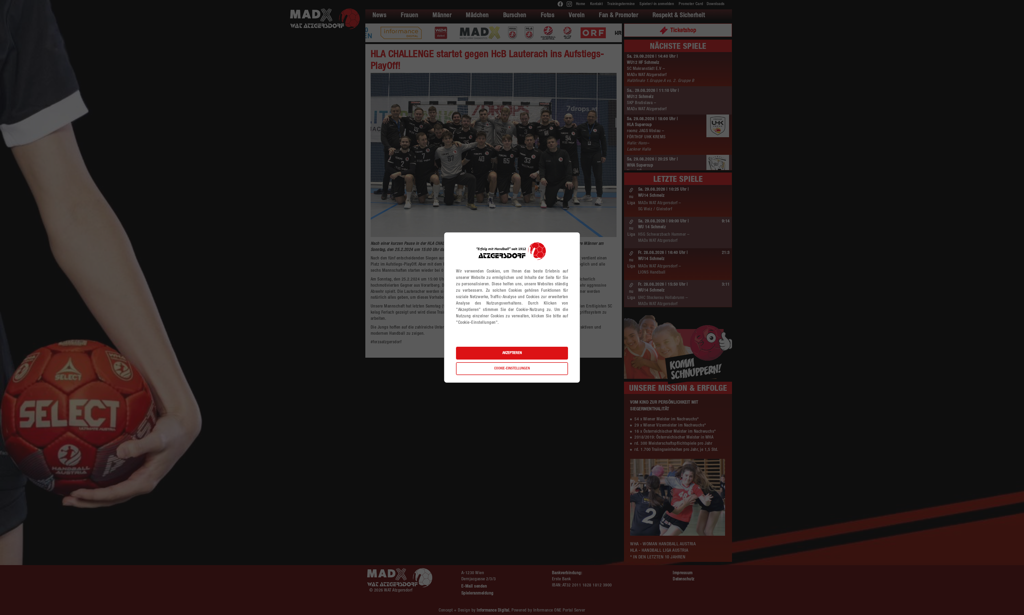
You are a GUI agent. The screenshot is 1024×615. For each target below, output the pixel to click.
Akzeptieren (512, 353)
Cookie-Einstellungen (512, 368)
